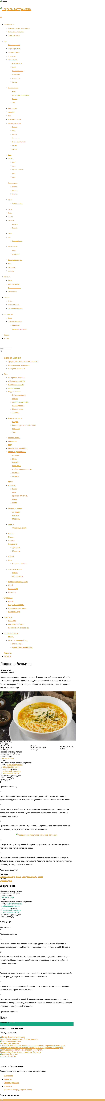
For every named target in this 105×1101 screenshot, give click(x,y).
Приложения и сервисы (15, 308)
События (10, 301)
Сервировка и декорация (15, 32)
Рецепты (6, 335)
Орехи (10, 200)
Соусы (10, 233)
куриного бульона (14, 765)
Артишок (15, 186)
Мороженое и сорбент (15, 119)
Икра (13, 130)
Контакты (8, 1086)
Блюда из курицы (29, 877)
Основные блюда (7, 877)
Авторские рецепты (14, 45)
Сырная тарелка (17, 241)
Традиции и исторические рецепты (19, 28)
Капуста (14, 190)
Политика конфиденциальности (18, 1090)
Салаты (10, 216)
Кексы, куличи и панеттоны (20, 95)
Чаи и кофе (11, 267)
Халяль (14, 82)
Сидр (13, 177)
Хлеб (9, 263)
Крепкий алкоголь (17, 170)
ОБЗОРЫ (6, 297)
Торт (13, 102)
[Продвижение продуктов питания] (37, 835)
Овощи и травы (12, 183)
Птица (10, 213)
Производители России (19, 329)
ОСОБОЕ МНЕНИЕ (9, 24)
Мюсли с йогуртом (8, 1056)
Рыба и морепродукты (19, 142)
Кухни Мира (15, 325)
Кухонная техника (13, 304)
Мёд (9, 116)
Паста (10, 209)
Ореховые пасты (17, 203)
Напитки (10, 158)
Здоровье (7, 277)
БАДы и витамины (13, 284)
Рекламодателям (11, 1083)
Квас (13, 166)
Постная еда (16, 78)
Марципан (11, 112)
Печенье (14, 99)
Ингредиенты (6, 1025)
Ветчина (14, 127)
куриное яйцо (8, 758)
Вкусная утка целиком (9, 1043)
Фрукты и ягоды (13, 247)
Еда (5, 41)
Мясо (9, 155)
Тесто (40, 877)
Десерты (15, 224)
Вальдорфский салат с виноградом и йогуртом (20, 1052)
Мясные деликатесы (14, 123)
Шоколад (11, 271)
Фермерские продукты (15, 260)
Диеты (10, 280)
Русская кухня (6, 881)
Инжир (14, 250)
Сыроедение (16, 74)
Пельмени (15, 138)
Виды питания (12, 60)
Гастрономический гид (15, 321)
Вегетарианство (17, 63)
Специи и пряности (14, 35)
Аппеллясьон (12, 56)
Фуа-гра (14, 149)
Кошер (14, 67)
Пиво (13, 173)
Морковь (15, 194)
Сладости (11, 220)
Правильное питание (14, 288)
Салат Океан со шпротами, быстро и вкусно (19, 1039)
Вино (13, 162)
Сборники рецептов (14, 48)
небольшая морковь (10, 767)
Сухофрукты (15, 254)
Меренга (14, 228)
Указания (15, 1025)
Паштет (14, 134)
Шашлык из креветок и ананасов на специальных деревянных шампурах (31, 1048)
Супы (18, 877)
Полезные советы (13, 52)
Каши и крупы (12, 108)
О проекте (8, 1076)
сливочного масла (11, 773)
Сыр (9, 237)
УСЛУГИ (6, 338)
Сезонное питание (17, 71)
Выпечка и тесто (13, 88)
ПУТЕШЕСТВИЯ (8, 314)
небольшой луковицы (12, 771)
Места (10, 318)
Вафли (14, 91)
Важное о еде (12, 291)
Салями (14, 145)
